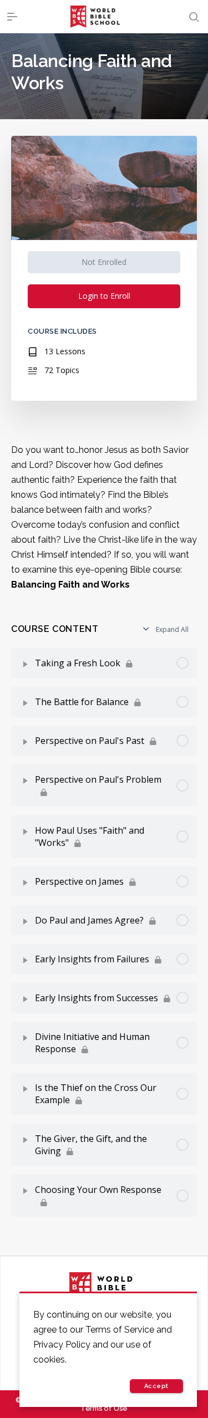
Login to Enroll (104, 295)
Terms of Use (104, 1408)
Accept (156, 1386)
